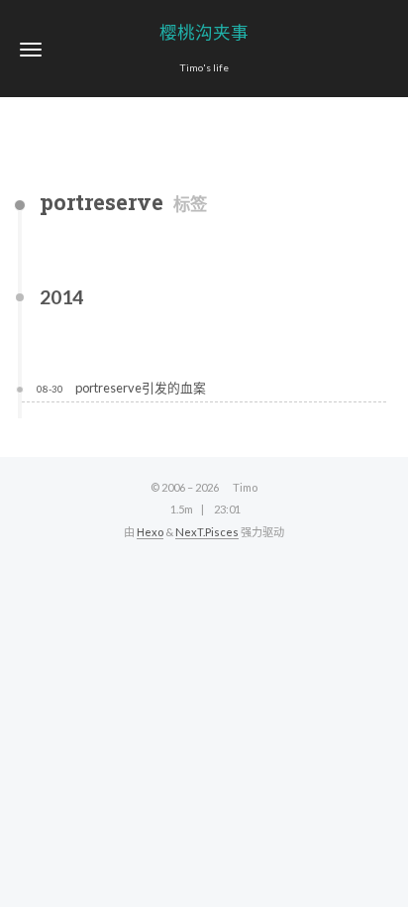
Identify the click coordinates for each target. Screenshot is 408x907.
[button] (30, 49)
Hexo (150, 531)
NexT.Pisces (207, 531)
